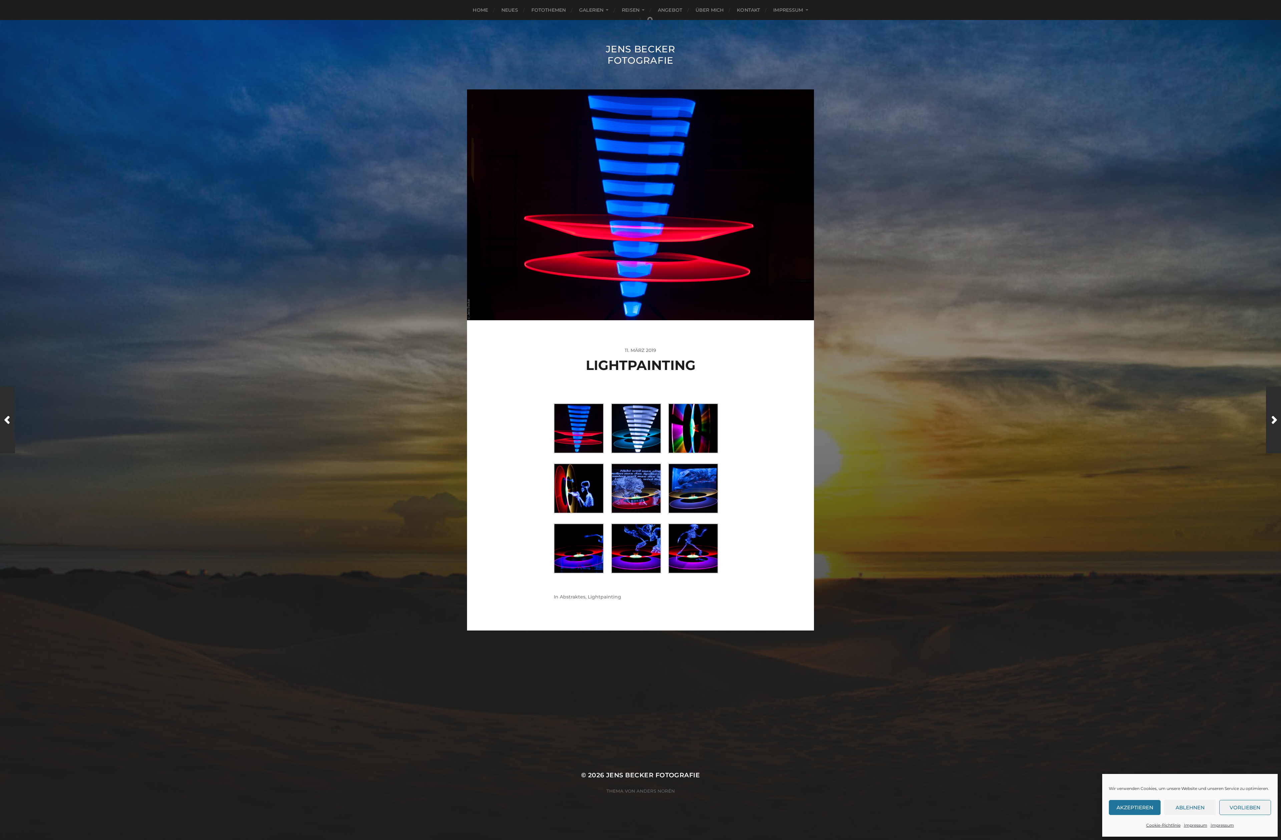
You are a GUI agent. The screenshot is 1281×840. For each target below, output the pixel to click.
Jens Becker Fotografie (640, 54)
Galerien (591, 10)
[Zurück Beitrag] (7, 420)
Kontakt (748, 10)
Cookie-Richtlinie (1163, 825)
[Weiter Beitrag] (1273, 420)
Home (480, 10)
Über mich (710, 10)
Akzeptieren (1135, 807)
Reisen (630, 10)
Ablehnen (1190, 807)
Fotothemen (548, 10)
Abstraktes (572, 597)
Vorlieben (1245, 807)
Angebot (670, 10)
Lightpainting (604, 597)
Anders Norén (655, 791)
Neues (509, 10)
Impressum (1195, 825)
